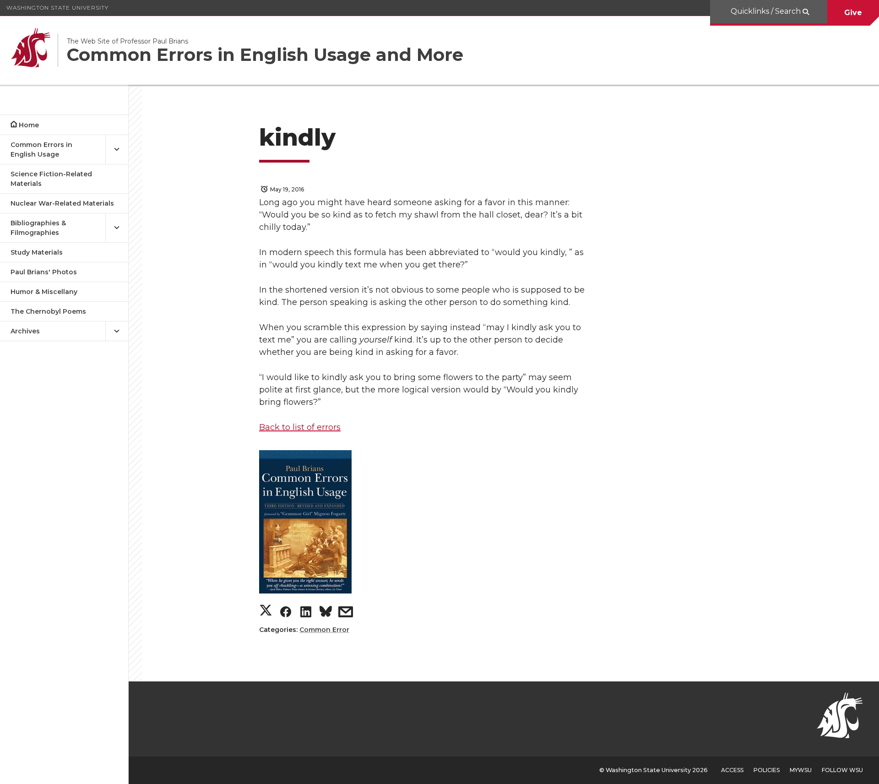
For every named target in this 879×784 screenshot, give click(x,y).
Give (853, 12)
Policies (767, 770)
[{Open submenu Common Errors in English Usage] (116, 149)
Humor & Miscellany (44, 292)
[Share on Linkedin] (305, 614)
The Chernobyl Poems (48, 311)
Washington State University (57, 7)
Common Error (324, 630)
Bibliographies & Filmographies (38, 228)
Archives (25, 331)
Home (29, 125)
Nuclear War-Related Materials (62, 203)
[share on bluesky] (325, 613)
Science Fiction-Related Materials (51, 179)
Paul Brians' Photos (44, 272)
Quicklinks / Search (767, 11)
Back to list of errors (300, 427)
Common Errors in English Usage (41, 149)
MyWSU (801, 770)
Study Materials (37, 252)
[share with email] (345, 614)
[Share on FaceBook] (285, 614)
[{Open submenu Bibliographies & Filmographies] (116, 228)
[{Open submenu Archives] (116, 331)
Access (732, 770)
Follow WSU (842, 770)
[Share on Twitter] (265, 612)
